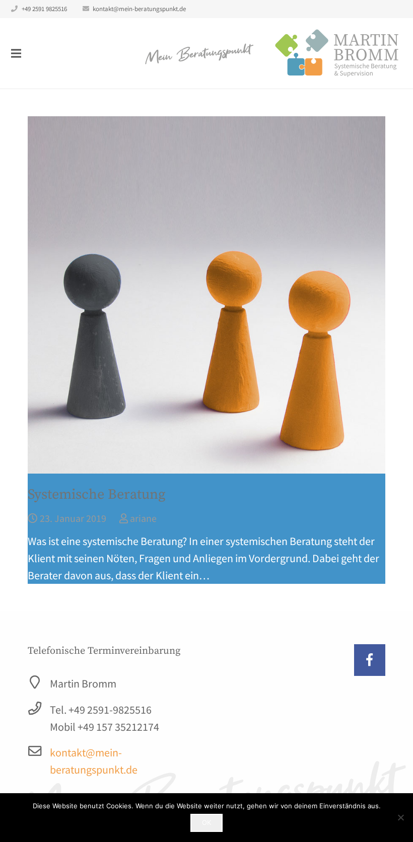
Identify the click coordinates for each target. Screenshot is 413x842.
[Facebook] (370, 660)
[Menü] (16, 53)
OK (206, 822)
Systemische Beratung (97, 494)
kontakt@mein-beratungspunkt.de (139, 9)
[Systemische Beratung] (206, 295)
